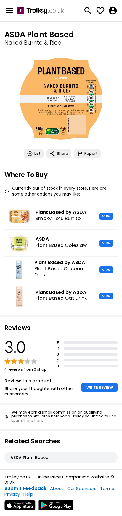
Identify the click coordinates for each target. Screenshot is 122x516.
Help (28, 494)
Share (62, 153)
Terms (107, 488)
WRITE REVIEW (99, 387)
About (57, 488)
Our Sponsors (82, 488)
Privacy (12, 494)
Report (91, 153)
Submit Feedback (25, 488)
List (37, 153)
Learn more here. (27, 420)
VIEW (106, 216)
